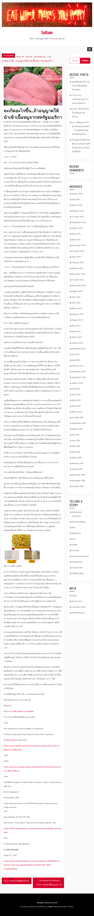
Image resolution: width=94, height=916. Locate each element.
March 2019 (77, 457)
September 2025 (79, 222)
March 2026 (77, 205)
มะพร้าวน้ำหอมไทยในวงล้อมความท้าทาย (80, 112)
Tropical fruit (77, 567)
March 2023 (77, 308)
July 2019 (75, 434)
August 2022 (77, 320)
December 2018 (78, 475)
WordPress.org (78, 612)
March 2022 (77, 337)
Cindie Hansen (17, 711)
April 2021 (76, 360)
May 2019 (76, 446)
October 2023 (78, 280)
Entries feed (77, 601)
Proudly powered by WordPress (33, 906)
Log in (74, 595)
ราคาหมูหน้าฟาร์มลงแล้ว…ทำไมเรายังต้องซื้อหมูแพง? (49, 882)
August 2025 (77, 228)
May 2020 (76, 400)
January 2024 (77, 268)
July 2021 (75, 354)
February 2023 (78, 314)
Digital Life (76, 533)
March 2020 (77, 412)
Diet (73, 527)
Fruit (74, 539)
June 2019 (76, 440)
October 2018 (77, 486)
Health (74, 544)
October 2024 (78, 251)
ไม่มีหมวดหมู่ (77, 573)
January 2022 (77, 343)
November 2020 (78, 371)
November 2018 (78, 480)
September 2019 (79, 423)
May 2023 (76, 302)
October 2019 (77, 417)
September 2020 (79, 377)
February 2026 (78, 211)
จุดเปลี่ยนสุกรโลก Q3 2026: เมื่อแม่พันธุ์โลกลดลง (81, 85)
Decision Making (78, 521)
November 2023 (78, 274)
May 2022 (76, 325)
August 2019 (77, 429)
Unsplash (30, 711)
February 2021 (77, 366)
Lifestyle (75, 550)
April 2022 (76, 331)
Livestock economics (80, 556)
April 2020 (76, 406)
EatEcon (47, 32)
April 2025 (76, 239)
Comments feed (78, 607)
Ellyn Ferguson (12, 740)
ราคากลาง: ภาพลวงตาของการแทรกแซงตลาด (80, 99)
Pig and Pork (77, 562)
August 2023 (77, 291)
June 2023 (76, 297)
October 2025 (78, 216)
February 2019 (77, 463)
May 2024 (76, 257)
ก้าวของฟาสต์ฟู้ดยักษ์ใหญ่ (18, 881)
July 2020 (76, 389)
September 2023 (79, 285)
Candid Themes (67, 906)
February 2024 (78, 262)
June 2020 (76, 394)
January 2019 (77, 469)
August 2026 (77, 193)
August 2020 (77, 383)
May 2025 (76, 234)
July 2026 (76, 199)
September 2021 (79, 348)
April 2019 (76, 452)
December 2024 (78, 245)
